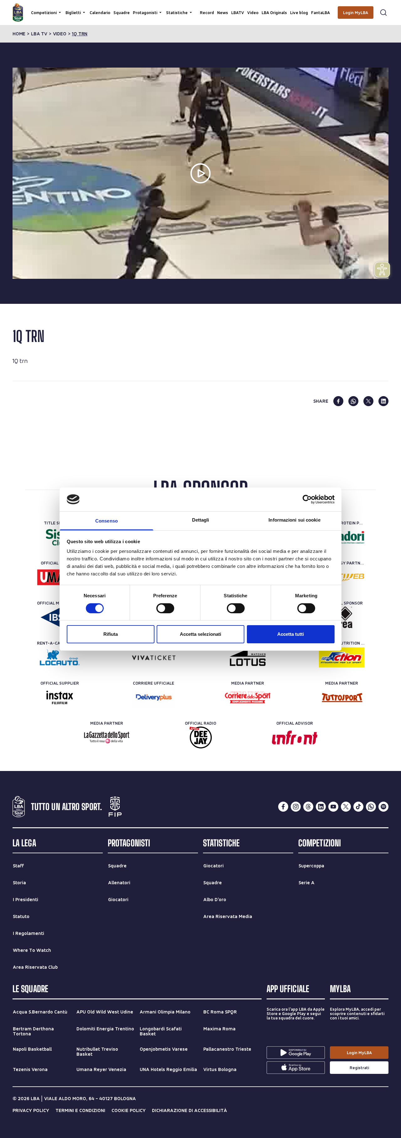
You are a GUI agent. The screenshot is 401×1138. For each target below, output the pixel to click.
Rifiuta (110, 634)
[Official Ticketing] (153, 657)
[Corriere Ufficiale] (153, 697)
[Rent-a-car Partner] (59, 657)
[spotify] (383, 807)
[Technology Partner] (341, 577)
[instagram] (296, 807)
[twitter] (368, 401)
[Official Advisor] (294, 737)
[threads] (308, 807)
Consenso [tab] (106, 520)
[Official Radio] (200, 737)
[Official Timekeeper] (247, 657)
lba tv (39, 33)
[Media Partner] (247, 697)
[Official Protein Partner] (341, 537)
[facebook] (338, 401)
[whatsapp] (353, 401)
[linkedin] (383, 401)
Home (19, 33)
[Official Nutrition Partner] (341, 657)
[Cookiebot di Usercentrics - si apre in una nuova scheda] (307, 499)
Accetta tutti (290, 634)
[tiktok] (358, 807)
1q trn (79, 33)
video (59, 33)
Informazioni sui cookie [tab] (294, 520)
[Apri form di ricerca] (383, 13)
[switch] (165, 608)
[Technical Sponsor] (341, 617)
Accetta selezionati (200, 634)
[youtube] (333, 807)
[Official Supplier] (59, 697)
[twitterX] (346, 807)
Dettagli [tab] (200, 520)
